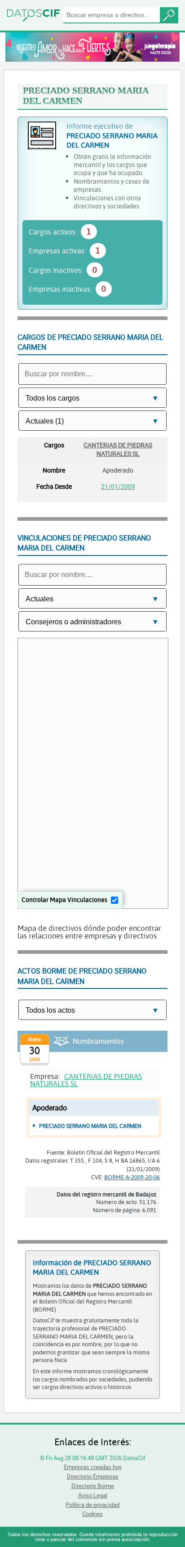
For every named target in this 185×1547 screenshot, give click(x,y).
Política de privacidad (92, 1505)
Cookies (92, 1514)
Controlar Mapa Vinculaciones (64, 899)
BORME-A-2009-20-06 (132, 1177)
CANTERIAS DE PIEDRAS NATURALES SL (118, 449)
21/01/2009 (118, 486)
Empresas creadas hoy (93, 1467)
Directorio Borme (92, 1486)
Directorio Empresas (93, 1476)
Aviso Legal (92, 1495)
